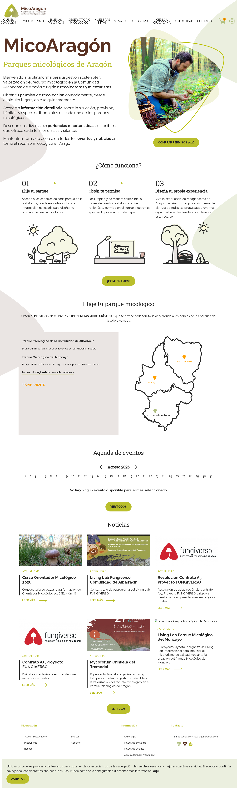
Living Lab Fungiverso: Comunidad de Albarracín (113, 579)
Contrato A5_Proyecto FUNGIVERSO (42, 664)
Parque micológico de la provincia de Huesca (48, 372)
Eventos (75, 736)
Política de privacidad (135, 742)
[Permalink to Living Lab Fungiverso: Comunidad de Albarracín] (118, 550)
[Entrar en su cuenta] (232, 21)
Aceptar (18, 778)
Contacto (76, 742)
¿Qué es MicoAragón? (35, 736)
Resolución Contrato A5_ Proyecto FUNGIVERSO (180, 579)
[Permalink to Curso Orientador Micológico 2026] (50, 550)
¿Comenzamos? (118, 281)
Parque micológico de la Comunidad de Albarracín (58, 341)
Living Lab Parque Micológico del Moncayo (185, 637)
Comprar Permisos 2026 (176, 142)
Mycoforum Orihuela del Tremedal (112, 664)
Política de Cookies (134, 748)
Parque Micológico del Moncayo (45, 357)
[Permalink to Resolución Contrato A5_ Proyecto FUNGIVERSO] (186, 550)
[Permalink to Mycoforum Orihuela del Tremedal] (118, 634)
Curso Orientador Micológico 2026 (49, 579)
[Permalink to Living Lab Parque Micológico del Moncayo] (186, 621)
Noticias (28, 748)
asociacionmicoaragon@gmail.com (199, 736)
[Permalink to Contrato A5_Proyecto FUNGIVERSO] (50, 634)
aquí (156, 771)
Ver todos (118, 506)
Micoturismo (30, 742)
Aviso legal (130, 736)
